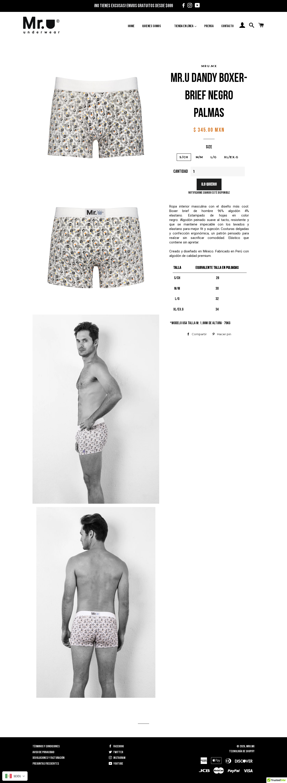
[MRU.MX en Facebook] (183, 6)
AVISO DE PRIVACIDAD (43, 752)
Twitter (118, 752)
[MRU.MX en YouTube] (196, 6)
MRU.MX (250, 746)
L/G (214, 157)
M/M (199, 157)
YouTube (118, 764)
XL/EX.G (231, 157)
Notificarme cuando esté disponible (209, 193)
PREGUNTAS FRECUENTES (46, 764)
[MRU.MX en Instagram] (189, 6)
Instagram (119, 758)
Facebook (118, 746)
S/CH (183, 157)
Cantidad (180, 171)
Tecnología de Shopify (241, 751)
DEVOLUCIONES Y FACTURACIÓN (49, 758)
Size (209, 147)
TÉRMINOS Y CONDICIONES (46, 746)
